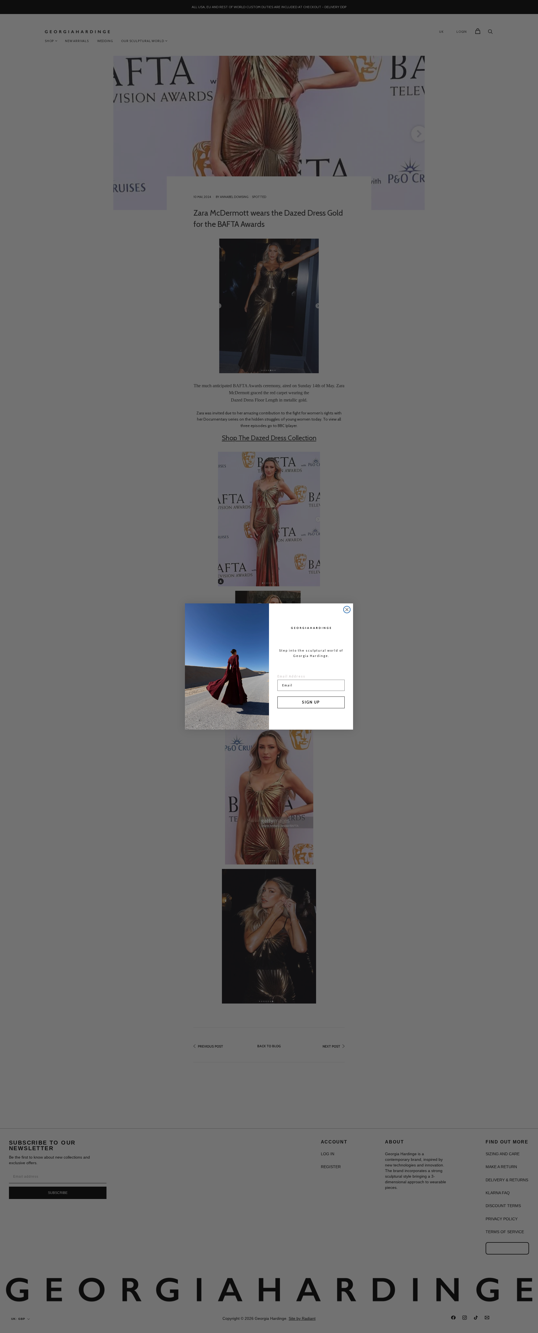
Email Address (291, 676)
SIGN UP (311, 702)
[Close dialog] (347, 609)
